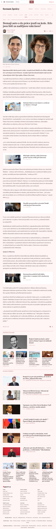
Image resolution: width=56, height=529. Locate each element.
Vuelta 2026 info (23, 491)
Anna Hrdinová (30, 423)
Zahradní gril (49, 521)
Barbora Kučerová (45, 380)
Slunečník (28, 521)
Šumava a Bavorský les (24, 508)
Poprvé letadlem (23, 506)
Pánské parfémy (31, 527)
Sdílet (52, 31)
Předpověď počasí (21, 517)
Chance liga (40, 491)
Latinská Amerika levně (25, 512)
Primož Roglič (23, 498)
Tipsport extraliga (41, 495)
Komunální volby (6, 500)
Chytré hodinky (24, 527)
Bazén (11, 521)
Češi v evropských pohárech (44, 517)
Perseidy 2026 (29, 517)
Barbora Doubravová (32, 380)
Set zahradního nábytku (41, 521)
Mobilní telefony (17, 526)
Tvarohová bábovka (7, 510)
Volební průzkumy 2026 (7, 493)
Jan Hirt (21, 495)
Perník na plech (6, 514)
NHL (38, 500)
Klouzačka (33, 521)
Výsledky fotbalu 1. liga (42, 493)
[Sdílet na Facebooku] (50, 326)
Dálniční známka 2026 (42, 506)
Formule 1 (40, 498)
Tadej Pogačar (23, 496)
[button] (28, 48)
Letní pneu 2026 (41, 505)
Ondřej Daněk (30, 437)
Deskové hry (44, 526)
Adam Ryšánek (11, 30)
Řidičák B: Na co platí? (42, 510)
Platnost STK (40, 514)
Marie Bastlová (30, 451)
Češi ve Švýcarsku (23, 510)
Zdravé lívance (6, 508)
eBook (47, 31)
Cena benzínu (35, 517)
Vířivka (27, 522)
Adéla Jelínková (44, 394)
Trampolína (23, 521)
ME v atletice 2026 (41, 496)
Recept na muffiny (6, 506)
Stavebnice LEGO (24, 526)
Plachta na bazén (16, 521)
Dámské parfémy (32, 526)
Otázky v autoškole (41, 512)
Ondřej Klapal (30, 408)
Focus (7, 198)
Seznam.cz (51, 1)
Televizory (50, 526)
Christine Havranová (32, 394)
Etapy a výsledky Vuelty (25, 493)
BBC (16, 128)
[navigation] (2, 2)
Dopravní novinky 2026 (42, 508)
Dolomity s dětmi (23, 514)
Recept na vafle (6, 512)
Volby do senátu (6, 498)
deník (23, 124)
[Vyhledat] (31, 2)
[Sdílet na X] (52, 326)
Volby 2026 (5, 491)
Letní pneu (39, 526)
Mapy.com (15, 517)
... (52, 14)
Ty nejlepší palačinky (7, 505)
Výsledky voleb (6, 495)
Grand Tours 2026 (23, 500)
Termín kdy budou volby (8, 496)
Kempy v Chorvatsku (24, 505)
